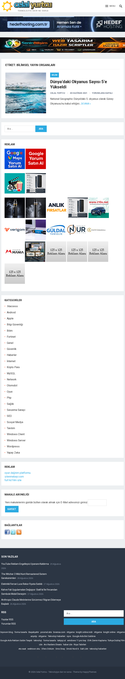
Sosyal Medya (15, 422)
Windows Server (16, 440)
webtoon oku (34, 649)
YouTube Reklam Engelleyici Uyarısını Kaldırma (25, 564)
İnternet (11, 361)
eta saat (22, 649)
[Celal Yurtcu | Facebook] (7, 533)
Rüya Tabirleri (80, 644)
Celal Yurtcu (57, 93)
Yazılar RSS (7, 619)
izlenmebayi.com (14, 476)
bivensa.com (59, 632)
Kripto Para (13, 367)
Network (11, 379)
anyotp (34, 636)
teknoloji (38, 640)
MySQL (11, 373)
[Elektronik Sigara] (15, 217)
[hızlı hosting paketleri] (62, 30)
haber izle (67, 644)
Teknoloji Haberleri (56, 636)
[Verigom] (15, 239)
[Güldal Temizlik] (56, 239)
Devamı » (86, 103)
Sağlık (10, 403)
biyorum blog (6, 632)
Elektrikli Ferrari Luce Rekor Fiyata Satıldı (21, 584)
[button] (110, 6)
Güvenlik (11, 349)
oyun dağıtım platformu (18, 472)
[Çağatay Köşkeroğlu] (97, 239)
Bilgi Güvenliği (15, 324)
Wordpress (13, 446)
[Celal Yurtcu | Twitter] (13, 533)
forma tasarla (20, 632)
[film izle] (15, 192)
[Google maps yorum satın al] (15, 168)
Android (11, 312)
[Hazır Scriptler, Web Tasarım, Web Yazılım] (62, 51)
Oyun (10, 391)
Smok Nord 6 (72, 649)
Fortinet (11, 336)
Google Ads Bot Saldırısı (84, 636)
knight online (109, 632)
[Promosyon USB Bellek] (36, 239)
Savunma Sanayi (16, 409)
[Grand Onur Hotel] (76, 239)
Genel (10, 342)
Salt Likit (84, 649)
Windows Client (16, 434)
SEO (9, 416)
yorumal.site (46, 632)
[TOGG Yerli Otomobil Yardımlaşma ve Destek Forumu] (99, 217)
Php (9, 397)
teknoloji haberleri (98, 649)
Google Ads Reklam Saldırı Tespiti (16, 640)
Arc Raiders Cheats (53, 644)
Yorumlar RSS (8, 623)
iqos (69, 636)
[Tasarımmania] (15, 260)
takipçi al (61, 640)
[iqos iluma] (36, 192)
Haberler (12, 355)
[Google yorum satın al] (36, 168)
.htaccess (12, 306)
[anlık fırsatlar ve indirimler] (57, 217)
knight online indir (84, 632)
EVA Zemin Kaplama (97, 640)
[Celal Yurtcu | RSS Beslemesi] (18, 533)
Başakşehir (33, 632)
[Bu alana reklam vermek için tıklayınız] (56, 260)
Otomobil (12, 385)
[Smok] (36, 217)
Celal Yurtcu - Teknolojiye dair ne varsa (53, 672)
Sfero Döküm (48, 649)
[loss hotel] (35, 260)
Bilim (54, 75)
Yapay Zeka (13, 452)
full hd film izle (13, 480)
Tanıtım (11, 428)
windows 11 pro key (76, 640)
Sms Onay (60, 649)
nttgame (71, 632)
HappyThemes (89, 672)
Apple (10, 318)
